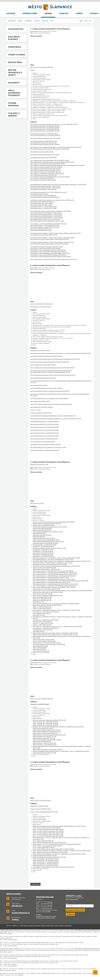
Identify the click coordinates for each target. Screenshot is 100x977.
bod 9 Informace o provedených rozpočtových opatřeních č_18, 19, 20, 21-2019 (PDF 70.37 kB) (54, 124)
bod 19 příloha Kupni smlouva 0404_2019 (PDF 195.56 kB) (45, 197)
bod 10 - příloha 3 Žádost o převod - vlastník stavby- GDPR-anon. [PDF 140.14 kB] (53, 849)
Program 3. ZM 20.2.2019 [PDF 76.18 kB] (40, 809)
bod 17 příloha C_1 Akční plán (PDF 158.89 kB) (42, 178)
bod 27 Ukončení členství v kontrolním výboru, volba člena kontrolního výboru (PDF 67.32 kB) (53, 259)
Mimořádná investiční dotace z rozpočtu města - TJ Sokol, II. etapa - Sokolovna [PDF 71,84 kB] (56, 557)
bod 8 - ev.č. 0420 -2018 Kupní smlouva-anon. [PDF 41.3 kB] (48, 834)
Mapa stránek (23, 925)
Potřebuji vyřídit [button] (29, 14)
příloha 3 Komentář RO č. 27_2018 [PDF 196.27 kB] (46, 862)
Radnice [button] (48, 14)
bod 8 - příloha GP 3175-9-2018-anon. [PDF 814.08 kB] (46, 827)
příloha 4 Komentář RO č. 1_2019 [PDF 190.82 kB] (45, 863)
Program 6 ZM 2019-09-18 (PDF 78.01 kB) (40, 412)
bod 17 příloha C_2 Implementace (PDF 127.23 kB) (43, 180)
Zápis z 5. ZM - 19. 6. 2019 (37, 503)
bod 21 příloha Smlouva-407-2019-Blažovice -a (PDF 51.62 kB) (46, 212)
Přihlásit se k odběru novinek (75, 910)
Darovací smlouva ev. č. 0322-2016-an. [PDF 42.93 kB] (46, 588)
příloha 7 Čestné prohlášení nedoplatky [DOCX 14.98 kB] (47, 739)
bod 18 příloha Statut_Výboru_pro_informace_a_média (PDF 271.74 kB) (48, 447)
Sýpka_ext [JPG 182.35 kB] (39, 647)
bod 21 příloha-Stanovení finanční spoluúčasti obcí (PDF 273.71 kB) (47, 221)
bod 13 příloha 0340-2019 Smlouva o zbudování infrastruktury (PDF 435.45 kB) (50, 391)
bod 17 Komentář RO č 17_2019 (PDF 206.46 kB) (42, 441)
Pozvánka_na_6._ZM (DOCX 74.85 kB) (40, 350)
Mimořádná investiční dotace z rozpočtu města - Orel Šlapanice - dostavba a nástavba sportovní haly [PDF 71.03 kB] (61, 561)
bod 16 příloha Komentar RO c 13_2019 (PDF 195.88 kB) (44, 427)
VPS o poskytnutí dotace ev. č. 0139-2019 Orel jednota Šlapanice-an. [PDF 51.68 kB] (54, 579)
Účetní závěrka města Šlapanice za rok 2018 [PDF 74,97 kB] (48, 531)
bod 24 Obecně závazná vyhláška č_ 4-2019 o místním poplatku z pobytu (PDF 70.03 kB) (52, 237)
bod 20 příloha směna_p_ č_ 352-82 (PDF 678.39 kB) (43, 206)
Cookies (56, 925)
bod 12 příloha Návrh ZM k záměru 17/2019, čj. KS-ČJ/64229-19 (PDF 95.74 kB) (50, 372)
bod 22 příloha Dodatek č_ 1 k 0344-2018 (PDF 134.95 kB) (44, 227)
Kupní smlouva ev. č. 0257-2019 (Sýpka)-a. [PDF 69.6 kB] (50, 644)
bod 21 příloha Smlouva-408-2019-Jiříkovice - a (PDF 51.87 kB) (46, 214)
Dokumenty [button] (14, 83)
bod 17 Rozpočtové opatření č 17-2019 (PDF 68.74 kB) (44, 438)
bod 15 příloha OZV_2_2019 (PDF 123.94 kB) (41, 407)
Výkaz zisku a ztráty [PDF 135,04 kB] (42, 535)
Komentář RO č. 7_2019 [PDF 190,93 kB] (43, 551)
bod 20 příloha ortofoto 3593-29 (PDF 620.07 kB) (42, 201)
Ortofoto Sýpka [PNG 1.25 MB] (40, 646)
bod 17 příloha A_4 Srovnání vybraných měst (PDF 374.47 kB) (45, 168)
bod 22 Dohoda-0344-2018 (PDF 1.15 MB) (40, 230)
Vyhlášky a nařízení (14, 114)
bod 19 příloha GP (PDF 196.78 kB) (39, 194)
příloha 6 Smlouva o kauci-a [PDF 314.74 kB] (44, 738)
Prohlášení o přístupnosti (34, 925)
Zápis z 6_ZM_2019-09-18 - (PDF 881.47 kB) (41, 303)
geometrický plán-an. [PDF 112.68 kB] (42, 621)
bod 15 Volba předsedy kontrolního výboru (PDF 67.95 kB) (44, 154)
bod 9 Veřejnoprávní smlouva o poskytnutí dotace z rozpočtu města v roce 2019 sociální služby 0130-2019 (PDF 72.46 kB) (60, 353)
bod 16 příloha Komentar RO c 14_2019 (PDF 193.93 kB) (44, 430)
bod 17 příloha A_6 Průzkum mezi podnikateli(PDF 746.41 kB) (45, 171)
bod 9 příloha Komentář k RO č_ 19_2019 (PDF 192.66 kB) (45, 127)
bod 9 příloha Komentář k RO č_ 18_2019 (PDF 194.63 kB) (45, 126)
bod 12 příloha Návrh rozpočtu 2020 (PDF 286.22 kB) (43, 142)
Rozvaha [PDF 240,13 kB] (39, 533)
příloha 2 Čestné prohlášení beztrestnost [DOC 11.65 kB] (47, 731)
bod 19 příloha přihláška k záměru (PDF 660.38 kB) (43, 195)
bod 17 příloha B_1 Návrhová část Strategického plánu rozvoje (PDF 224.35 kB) (50, 176)
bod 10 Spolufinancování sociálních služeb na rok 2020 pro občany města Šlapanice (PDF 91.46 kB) (55, 359)
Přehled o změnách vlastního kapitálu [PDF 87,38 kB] (46, 540)
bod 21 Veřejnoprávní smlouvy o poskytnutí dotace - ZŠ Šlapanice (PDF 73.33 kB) (50, 211)
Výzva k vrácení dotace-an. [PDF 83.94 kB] (43, 639)
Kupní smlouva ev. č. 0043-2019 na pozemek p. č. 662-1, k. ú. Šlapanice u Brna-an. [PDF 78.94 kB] (57, 626)
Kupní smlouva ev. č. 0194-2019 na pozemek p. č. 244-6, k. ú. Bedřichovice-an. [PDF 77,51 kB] (56, 610)
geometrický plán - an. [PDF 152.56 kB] (42, 629)
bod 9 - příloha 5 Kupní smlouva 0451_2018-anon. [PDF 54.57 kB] (49, 842)
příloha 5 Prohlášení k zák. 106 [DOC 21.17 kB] (44, 736)
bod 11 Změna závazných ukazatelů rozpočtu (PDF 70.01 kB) (45, 138)
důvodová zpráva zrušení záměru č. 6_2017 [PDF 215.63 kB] (48, 592)
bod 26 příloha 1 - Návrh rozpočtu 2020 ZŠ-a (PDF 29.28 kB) (45, 248)
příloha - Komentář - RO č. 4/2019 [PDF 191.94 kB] (45, 723)
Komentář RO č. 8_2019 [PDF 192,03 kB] (43, 553)
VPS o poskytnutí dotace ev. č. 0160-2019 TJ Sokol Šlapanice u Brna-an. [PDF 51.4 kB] (54, 585)
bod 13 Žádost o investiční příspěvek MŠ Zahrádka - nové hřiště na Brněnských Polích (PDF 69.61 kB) (55, 147)
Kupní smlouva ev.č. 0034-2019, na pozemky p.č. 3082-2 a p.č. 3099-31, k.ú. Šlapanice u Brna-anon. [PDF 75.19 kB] (62, 850)
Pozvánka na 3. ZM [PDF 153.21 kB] (39, 806)
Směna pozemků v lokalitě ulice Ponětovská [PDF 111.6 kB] (47, 595)
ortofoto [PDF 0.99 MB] (38, 631)
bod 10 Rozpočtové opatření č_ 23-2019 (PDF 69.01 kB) (44, 133)
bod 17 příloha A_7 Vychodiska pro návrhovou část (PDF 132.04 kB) (47, 173)
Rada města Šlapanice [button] (14, 38)
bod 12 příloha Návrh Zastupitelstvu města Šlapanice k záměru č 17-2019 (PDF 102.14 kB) (52, 415)
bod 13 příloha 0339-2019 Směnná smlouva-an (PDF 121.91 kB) (46, 388)
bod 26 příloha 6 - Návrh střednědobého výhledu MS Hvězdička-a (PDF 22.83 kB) (50, 256)
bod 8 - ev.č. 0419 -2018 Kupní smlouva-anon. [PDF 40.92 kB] (48, 829)
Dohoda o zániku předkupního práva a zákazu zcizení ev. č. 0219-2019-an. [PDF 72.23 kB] (55, 633)
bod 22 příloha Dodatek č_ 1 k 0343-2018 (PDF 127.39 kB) (44, 225)
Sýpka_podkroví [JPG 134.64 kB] (41, 651)
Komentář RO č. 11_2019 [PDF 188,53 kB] (43, 546)
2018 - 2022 (45, 20)
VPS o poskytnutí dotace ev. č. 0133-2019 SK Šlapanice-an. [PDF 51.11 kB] (51, 582)
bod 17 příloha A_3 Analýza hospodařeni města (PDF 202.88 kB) (46, 167)
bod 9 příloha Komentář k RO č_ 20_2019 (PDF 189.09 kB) (45, 129)
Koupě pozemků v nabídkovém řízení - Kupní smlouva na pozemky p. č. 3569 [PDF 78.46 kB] (56, 603)
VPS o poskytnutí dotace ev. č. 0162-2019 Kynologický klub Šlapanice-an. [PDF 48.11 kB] (55, 572)
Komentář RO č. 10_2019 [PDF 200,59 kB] (43, 556)
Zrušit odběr (70, 914)
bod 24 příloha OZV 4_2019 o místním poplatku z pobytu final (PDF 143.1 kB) (49, 239)
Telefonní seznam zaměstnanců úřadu (45, 917)
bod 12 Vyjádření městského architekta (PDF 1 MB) (43, 378)
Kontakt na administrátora (65, 925)
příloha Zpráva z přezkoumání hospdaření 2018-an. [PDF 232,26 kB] (50, 526)
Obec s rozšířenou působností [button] (14, 93)
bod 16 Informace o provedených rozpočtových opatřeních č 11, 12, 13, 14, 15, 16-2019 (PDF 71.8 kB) (55, 418)
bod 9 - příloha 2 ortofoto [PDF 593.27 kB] (43, 840)
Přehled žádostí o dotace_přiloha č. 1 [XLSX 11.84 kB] (46, 569)
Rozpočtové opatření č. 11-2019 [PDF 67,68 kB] (44, 544)
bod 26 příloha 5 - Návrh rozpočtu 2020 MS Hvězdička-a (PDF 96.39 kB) (48, 254)
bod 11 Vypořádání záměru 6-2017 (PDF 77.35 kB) (42, 364)
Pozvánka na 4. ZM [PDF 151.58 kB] (39, 704)
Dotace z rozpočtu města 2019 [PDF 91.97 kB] (44, 567)
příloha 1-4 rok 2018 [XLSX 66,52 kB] (42, 530)
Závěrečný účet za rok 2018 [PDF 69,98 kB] (43, 525)
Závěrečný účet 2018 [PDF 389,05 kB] (42, 528)
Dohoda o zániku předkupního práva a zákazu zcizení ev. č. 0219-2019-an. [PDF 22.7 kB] (55, 634)
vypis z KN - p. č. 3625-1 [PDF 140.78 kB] (43, 623)
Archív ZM (36, 20)
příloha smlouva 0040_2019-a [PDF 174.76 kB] (44, 752)
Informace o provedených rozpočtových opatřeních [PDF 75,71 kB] (49, 548)
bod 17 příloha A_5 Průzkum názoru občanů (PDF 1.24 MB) (45, 170)
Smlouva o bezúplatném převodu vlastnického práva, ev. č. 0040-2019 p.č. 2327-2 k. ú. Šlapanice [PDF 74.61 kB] (61, 751)
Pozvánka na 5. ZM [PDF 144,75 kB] (39, 464)
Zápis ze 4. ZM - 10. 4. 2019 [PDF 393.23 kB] (41, 698)
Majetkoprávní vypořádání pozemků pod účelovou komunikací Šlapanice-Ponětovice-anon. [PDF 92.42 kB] (59, 826)
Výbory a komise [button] (16, 55)
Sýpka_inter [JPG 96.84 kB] (39, 649)
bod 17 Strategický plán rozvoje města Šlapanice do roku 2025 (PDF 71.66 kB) (49, 160)
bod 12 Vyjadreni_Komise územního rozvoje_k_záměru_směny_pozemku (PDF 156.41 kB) (52, 375)
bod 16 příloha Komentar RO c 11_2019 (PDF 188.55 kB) (44, 421)
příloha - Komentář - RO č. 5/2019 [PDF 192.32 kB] (45, 725)
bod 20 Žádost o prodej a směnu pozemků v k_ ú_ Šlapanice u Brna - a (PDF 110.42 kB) (52, 200)
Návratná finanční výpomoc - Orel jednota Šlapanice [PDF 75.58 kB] (49, 564)
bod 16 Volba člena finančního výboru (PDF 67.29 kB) (43, 157)
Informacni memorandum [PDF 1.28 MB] (43, 728)
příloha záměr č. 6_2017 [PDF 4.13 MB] (42, 593)
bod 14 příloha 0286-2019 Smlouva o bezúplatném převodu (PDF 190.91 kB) (49, 398)
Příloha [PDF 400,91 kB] (39, 536)
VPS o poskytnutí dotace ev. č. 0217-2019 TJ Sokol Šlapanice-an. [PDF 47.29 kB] (53, 559)
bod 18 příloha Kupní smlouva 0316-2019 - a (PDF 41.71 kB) (45, 186)
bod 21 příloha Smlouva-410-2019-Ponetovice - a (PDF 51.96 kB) (46, 217)
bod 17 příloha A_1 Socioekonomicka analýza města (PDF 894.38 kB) (47, 163)
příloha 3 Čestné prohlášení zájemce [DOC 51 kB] (45, 733)
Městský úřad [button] (15, 62)
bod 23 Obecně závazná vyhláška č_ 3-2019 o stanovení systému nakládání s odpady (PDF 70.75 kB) (55, 233)
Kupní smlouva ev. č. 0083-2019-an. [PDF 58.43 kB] (45, 620)
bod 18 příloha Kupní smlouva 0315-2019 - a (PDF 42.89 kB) (45, 187)
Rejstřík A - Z (15, 925)
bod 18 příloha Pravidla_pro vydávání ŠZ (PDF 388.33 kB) (44, 450)
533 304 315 (17, 906)
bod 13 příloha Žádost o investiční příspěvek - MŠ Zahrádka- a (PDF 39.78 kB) (49, 149)
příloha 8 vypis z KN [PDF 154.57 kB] (42, 741)
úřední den (50, 902)
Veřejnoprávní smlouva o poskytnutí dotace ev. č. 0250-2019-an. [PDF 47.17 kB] (52, 562)
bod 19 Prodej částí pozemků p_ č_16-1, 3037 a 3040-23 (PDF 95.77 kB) (48, 192)
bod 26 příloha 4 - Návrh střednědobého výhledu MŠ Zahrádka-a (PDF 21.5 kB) (50, 253)
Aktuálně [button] (11, 14)
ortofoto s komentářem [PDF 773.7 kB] (42, 597)
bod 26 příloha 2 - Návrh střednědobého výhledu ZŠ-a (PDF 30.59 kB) (47, 250)
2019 (52, 20)
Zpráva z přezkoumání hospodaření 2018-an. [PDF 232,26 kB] (48, 541)
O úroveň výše (35, 884)
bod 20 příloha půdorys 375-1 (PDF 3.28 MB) (41, 203)
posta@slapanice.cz (21, 913)
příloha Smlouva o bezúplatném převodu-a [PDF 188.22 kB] (47, 749)
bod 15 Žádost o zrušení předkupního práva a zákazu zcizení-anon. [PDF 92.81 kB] (53, 867)
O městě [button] (79, 14)
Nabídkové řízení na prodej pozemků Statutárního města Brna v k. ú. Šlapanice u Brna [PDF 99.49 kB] (58, 726)
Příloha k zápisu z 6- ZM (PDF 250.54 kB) (40, 306)
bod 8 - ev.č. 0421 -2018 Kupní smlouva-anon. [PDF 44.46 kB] (48, 832)
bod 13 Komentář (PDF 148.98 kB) (38, 385)
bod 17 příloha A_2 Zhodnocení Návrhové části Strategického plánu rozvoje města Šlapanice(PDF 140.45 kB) (57, 165)
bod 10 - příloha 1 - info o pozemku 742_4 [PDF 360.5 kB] (47, 845)
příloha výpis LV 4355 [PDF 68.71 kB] (42, 600)
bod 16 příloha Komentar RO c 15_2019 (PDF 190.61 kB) (44, 433)
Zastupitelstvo (28, 20)
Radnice (20, 20)
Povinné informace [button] (13, 104)
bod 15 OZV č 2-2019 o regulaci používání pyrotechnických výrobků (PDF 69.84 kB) (51, 404)
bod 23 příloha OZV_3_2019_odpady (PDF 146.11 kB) (43, 234)
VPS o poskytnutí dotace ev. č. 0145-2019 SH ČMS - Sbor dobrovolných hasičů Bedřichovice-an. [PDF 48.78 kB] (60, 580)
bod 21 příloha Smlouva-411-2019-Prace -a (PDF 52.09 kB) (45, 219)
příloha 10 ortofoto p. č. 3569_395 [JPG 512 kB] (44, 744)
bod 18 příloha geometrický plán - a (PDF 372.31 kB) (43, 189)
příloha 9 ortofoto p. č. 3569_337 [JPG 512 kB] (44, 743)
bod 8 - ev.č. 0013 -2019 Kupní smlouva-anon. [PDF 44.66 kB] (48, 836)
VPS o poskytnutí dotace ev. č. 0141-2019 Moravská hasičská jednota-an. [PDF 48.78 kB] (55, 574)
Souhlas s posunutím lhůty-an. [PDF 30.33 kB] (44, 641)
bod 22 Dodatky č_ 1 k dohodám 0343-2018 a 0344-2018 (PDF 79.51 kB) (48, 223)
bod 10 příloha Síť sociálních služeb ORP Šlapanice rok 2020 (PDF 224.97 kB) (49, 362)
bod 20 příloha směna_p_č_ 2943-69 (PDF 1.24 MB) (43, 208)
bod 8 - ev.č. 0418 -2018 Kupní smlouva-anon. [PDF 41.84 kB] (48, 831)
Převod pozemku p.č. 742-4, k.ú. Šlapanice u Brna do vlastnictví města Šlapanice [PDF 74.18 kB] (57, 844)
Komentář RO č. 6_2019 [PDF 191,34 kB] (43, 549)
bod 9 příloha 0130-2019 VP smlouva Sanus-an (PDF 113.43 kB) (46, 356)
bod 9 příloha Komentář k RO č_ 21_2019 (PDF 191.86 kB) (45, 130)
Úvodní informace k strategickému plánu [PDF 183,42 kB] (47, 523)
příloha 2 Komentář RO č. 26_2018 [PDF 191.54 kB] (46, 860)
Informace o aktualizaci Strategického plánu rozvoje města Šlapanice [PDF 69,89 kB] (54, 522)
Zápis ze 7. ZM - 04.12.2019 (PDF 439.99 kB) (41, 67)
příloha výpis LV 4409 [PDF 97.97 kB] (42, 598)
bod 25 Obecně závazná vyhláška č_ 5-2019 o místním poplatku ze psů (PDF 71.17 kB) (52, 242)
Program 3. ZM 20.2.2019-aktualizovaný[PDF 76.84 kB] (44, 811)
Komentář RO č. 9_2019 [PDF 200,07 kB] (43, 554)
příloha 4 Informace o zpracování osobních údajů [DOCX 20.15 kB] (49, 734)
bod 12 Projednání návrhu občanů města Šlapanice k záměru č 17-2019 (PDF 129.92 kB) (52, 367)
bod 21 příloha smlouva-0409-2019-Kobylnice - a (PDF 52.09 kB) (46, 216)
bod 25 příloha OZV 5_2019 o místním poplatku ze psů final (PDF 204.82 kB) (49, 243)
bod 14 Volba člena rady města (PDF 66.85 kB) (42, 151)
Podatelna (38, 914)
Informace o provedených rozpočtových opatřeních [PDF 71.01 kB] (49, 720)
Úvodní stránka (11, 20)
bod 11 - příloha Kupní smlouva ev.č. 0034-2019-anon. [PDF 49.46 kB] (50, 852)
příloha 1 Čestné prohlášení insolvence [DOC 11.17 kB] (46, 730)
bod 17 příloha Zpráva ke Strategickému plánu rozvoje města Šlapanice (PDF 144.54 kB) (52, 162)
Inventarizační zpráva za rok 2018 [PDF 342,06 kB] (45, 543)
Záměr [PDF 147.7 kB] (38, 602)
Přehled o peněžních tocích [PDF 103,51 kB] (44, 538)
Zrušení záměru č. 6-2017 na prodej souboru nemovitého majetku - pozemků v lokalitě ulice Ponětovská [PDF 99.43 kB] (62, 590)
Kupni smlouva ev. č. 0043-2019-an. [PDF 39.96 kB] (45, 628)
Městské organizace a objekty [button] (15, 72)
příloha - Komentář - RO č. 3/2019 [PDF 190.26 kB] (45, 721)
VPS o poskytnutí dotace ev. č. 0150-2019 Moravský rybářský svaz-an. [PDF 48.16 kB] (54, 575)
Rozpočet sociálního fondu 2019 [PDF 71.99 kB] (44, 855)
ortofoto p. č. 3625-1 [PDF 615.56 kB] (42, 624)
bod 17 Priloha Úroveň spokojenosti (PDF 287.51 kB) (43, 175)
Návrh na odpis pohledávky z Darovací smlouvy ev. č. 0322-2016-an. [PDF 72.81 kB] (54, 587)
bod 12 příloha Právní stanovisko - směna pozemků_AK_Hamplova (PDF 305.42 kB (51, 370)
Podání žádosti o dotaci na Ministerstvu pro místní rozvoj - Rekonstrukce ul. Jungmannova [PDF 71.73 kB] (59, 853)
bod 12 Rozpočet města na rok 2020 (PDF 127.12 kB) (43, 141)
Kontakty (8, 925)
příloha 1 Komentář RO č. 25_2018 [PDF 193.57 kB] (46, 858)
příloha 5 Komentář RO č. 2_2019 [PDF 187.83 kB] (45, 865)
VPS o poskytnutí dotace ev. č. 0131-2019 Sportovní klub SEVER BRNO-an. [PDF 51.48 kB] (55, 584)
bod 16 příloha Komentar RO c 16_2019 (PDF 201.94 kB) (44, 435)
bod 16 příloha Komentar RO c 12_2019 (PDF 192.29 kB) (44, 424)
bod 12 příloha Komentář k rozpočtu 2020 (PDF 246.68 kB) (44, 144)
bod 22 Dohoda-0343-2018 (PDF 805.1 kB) (41, 228)
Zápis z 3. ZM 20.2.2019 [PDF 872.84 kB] (40, 800)
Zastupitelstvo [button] (15, 29)
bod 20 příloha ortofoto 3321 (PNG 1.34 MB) (41, 205)
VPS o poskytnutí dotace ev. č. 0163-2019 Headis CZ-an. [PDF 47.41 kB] (51, 577)
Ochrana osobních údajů (72, 899)
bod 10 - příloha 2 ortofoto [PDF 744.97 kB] (43, 847)
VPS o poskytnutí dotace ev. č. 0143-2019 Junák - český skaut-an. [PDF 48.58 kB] (53, 571)
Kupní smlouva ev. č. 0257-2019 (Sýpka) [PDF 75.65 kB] (47, 642)
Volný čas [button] (63, 14)
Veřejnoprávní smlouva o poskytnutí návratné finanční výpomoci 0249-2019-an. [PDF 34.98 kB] (56, 566)
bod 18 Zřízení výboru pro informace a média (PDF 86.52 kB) (45, 444)
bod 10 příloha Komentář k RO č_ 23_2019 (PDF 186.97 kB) (45, 135)
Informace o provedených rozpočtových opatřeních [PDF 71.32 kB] (49, 857)
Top (95, 972)
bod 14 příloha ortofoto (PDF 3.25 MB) (39, 401)
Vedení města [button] (14, 47)
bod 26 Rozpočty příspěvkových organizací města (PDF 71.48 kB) (46, 246)
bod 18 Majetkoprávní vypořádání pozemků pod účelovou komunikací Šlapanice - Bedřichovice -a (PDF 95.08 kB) (58, 184)
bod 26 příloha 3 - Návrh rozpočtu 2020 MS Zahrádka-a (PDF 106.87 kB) (48, 251)
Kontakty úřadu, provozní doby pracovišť (46, 916)
